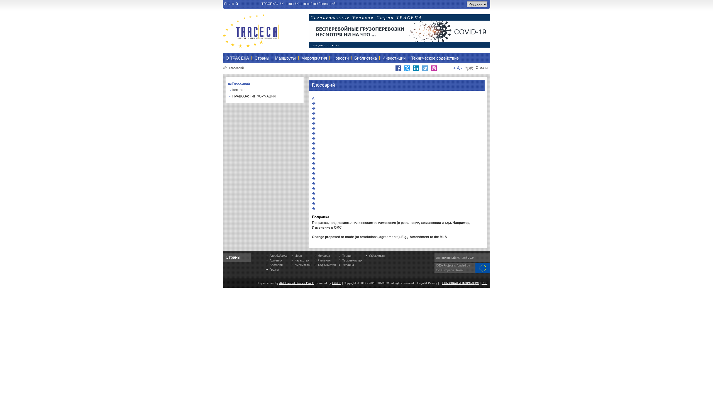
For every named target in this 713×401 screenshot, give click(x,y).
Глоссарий (327, 4)
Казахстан (302, 260)
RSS (484, 283)
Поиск (229, 4)
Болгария (276, 264)
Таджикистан (327, 264)
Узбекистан (377, 255)
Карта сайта (306, 4)
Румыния (324, 260)
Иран (298, 255)
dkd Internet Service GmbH (296, 283)
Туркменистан (352, 260)
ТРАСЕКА (269, 4)
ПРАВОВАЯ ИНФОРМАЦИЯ (254, 96)
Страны (482, 68)
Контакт (288, 4)
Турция (347, 255)
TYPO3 (336, 283)
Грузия (274, 269)
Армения (276, 260)
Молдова (324, 255)
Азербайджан (279, 255)
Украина (348, 264)
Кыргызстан (303, 264)
